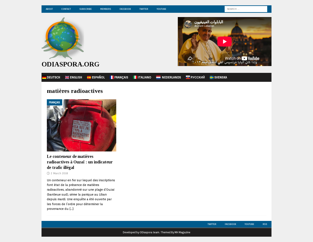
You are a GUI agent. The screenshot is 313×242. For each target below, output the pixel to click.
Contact (66, 8)
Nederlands (171, 77)
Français (121, 77)
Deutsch (53, 77)
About (49, 8)
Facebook (125, 8)
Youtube (249, 224)
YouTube (161, 8)
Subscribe (85, 8)
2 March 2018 (59, 173)
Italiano (144, 77)
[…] (71, 208)
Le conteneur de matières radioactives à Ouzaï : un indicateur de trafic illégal (80, 162)
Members (105, 8)
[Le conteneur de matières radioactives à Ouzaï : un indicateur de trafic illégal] (81, 125)
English (76, 77)
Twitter (143, 8)
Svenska (220, 77)
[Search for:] (246, 8)
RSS (265, 224)
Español (98, 77)
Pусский (198, 77)
